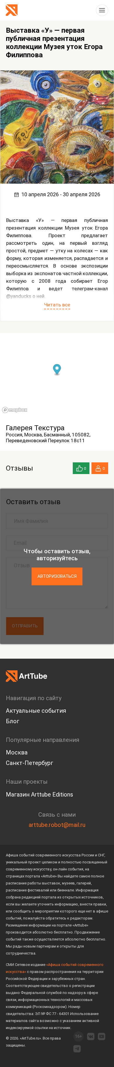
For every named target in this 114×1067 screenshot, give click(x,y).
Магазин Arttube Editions (39, 794)
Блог (12, 721)
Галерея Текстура (35, 428)
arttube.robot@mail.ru (57, 824)
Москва (16, 752)
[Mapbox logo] (14, 410)
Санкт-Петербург (29, 762)
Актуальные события (36, 710)
